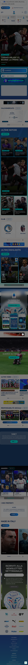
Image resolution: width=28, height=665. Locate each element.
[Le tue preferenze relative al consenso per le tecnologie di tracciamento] (25, 663)
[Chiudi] (24, 328)
